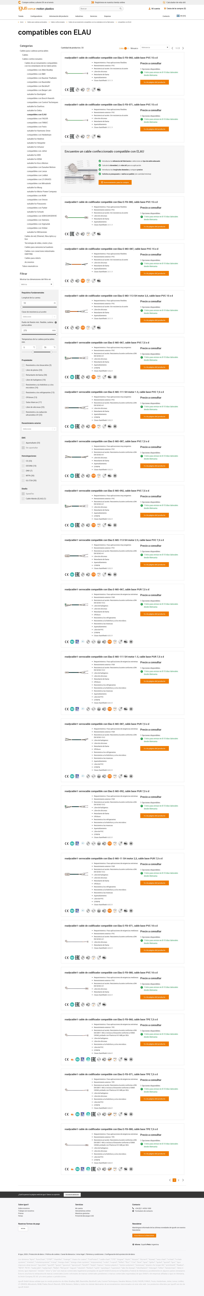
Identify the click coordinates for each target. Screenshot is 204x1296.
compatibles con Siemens (38, 220)
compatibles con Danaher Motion (41, 167)
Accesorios (29, 262)
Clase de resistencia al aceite (34, 312)
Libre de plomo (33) (34, 370)
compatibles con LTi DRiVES (39, 179)
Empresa (107, 16)
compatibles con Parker (37, 207)
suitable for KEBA (34, 159)
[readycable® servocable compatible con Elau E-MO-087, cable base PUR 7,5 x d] (77, 739)
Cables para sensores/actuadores (39, 247)
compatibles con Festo (37, 126)
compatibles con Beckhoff (38, 86)
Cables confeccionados (58, 22)
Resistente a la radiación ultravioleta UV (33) (36, 413)
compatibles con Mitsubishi (39, 183)
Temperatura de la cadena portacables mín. (38, 340)
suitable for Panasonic (36, 203)
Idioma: (141, 1244)
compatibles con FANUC (37, 122)
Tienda (20, 16)
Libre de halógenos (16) (36, 379)
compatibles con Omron (37, 199)
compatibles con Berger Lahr (39, 90)
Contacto (166, 16)
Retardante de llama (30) (36, 375)
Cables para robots (33, 258)
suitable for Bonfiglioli (36, 94)
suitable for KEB (34, 155)
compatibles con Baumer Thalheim (42, 78)
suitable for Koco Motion (37, 163)
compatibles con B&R (36, 74)
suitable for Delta (34, 110)
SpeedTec (30, 493)
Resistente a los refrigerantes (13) (40, 392)
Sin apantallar (32, 447)
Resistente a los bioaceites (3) (38, 365)
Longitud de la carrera (31, 297)
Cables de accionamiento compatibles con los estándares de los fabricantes (91, 22)
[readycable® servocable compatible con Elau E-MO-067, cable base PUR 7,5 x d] (77, 605)
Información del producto (58, 16)
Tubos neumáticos (30, 266)
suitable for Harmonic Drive (38, 130)
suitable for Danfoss (35, 106)
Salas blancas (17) (34, 402)
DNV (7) (29, 470)
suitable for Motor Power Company (42, 191)
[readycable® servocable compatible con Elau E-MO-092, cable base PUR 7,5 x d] (77, 807)
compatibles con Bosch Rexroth (40, 98)
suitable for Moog (34, 187)
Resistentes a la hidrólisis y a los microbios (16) (39, 386)
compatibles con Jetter (37, 151)
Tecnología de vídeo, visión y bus (38, 243)
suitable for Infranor (35, 147)
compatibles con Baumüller (38, 82)
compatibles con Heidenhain (39, 134)
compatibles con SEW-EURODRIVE (42, 216)
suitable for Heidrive (35, 138)
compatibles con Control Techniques (42, 102)
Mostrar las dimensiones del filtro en (35, 279)
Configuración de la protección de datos (120, 1254)
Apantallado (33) (33, 442)
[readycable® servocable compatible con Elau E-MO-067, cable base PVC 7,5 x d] (77, 358)
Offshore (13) (31, 397)
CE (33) (29, 461)
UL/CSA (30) (31, 480)
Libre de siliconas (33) (35, 407)
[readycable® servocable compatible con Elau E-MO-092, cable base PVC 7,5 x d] (77, 506)
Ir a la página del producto (154, 82)
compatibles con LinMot (37, 175)
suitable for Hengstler (36, 143)
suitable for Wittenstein (37, 232)
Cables (25, 55)
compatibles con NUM (36, 195)
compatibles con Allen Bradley (40, 70)
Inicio (21, 22)
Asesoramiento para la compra (115, 183)
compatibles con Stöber (37, 228)
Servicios (93, 16)
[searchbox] (99, 8)
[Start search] (120, 8)
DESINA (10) (31, 465)
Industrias (79, 16)
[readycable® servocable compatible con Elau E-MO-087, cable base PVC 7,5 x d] (77, 457)
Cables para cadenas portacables (37, 22)
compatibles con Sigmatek (38, 224)
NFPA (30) (30, 475)
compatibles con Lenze (37, 171)
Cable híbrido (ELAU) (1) (36, 498)
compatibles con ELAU (36, 114)
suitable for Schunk (35, 211)
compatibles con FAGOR (37, 118)
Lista (121, 48)
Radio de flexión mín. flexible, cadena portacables (37, 323)
